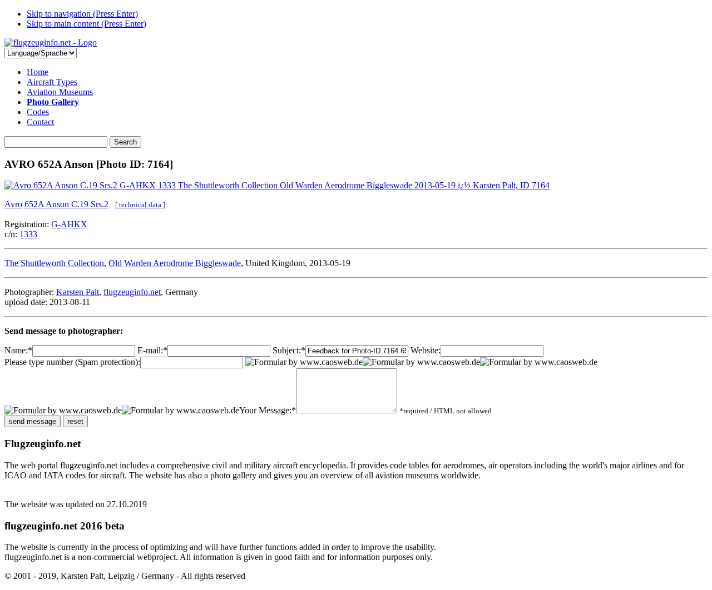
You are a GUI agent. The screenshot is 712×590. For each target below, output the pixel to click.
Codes (38, 112)
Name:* (18, 350)
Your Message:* (267, 410)
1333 (28, 234)
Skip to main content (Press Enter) (86, 23)
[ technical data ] (140, 205)
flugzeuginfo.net (132, 292)
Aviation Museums (60, 92)
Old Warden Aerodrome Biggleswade (174, 263)
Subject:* (289, 350)
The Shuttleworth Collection (54, 263)
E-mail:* (152, 350)
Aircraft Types (52, 82)
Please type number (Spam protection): (72, 362)
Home (37, 72)
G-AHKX (69, 224)
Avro (13, 204)
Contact (40, 122)
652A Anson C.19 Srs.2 (66, 204)
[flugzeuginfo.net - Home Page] (50, 42)
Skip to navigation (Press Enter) (82, 13)
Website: (426, 350)
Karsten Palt (77, 292)
